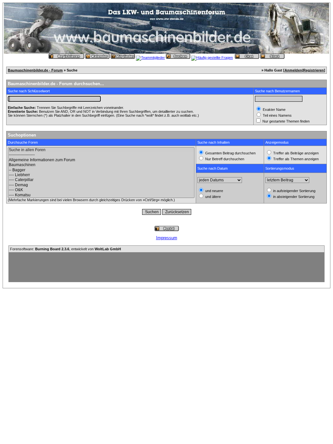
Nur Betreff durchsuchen (224, 159)
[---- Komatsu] (101, 195)
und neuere (213, 191)
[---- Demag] (101, 185)
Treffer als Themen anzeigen (295, 159)
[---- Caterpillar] (101, 179)
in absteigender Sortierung (293, 197)
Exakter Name (274, 109)
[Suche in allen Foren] (101, 150)
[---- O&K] (101, 190)
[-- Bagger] (101, 170)
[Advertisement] (166, 267)
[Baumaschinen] (101, 165)
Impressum (166, 237)
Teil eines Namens (277, 115)
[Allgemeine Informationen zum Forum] (101, 160)
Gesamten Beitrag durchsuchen (230, 153)
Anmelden (293, 70)
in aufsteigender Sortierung (293, 191)
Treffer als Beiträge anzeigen (295, 153)
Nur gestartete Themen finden (285, 121)
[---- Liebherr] (101, 175)
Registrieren (313, 70)
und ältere (212, 197)
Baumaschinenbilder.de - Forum (35, 70)
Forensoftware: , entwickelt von (65, 249)
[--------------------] (101, 154)
